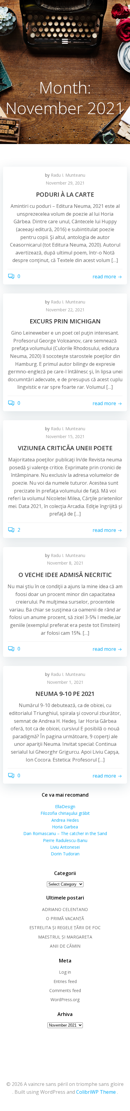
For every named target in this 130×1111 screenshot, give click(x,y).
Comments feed (65, 990)
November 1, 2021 (65, 682)
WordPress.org (65, 999)
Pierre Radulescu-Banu (65, 840)
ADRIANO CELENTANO (65, 909)
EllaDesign (65, 806)
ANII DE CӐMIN (65, 946)
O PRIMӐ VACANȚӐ (65, 918)
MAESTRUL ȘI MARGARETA (65, 937)
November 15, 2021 (65, 436)
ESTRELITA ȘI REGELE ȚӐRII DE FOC (65, 927)
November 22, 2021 (65, 310)
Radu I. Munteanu (68, 175)
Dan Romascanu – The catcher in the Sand (65, 833)
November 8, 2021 (65, 563)
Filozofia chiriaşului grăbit (65, 813)
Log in (65, 972)
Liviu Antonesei (65, 847)
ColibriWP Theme (96, 1092)
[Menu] (65, 41)
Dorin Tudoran (65, 854)
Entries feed (65, 981)
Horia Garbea (65, 827)
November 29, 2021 (65, 183)
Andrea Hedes (65, 820)
